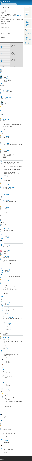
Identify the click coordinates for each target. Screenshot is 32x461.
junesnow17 (2, 62)
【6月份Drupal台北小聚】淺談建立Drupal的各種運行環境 (28, 27)
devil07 (1, 53)
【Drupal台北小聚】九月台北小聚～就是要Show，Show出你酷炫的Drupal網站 (28, 24)
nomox (1, 60)
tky (0, 107)
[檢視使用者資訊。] (1, 76)
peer (1, 52)
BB (0, 119)
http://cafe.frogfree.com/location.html (17, 15)
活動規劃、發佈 (7, 5)
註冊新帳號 (27, 14)
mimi (1, 51)
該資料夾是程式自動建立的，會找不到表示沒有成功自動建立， (28, 35)
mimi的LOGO (7, 80)
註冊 (8, 81)
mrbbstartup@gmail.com (19, 403)
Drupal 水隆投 (7, 86)
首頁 (0, 5)
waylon (1, 55)
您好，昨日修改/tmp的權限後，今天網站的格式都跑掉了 (28, 33)
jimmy (1, 58)
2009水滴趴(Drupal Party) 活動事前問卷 (7, 79)
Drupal (3, 459)
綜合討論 (4, 5)
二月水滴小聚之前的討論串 (6, 78)
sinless (1, 48)
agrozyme (1, 46)
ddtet (1, 61)
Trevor (1, 332)
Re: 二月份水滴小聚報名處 (7, 69)
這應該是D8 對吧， (27, 38)
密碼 (25, 12)
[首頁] (1, 1)
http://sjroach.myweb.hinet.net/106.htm (9, 317)
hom (1, 47)
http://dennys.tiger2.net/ (6, 175)
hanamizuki (2, 44)
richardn (1, 54)
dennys (1, 144)
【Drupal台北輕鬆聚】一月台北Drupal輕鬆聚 (28, 22)
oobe (1, 45)
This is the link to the (27, 42)
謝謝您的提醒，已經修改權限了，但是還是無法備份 (27, 37)
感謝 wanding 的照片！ (27, 43)
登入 (7, 81)
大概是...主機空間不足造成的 (27, 32)
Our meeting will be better (27, 41)
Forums (2, 5)
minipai (1, 59)
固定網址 (1, 72)
